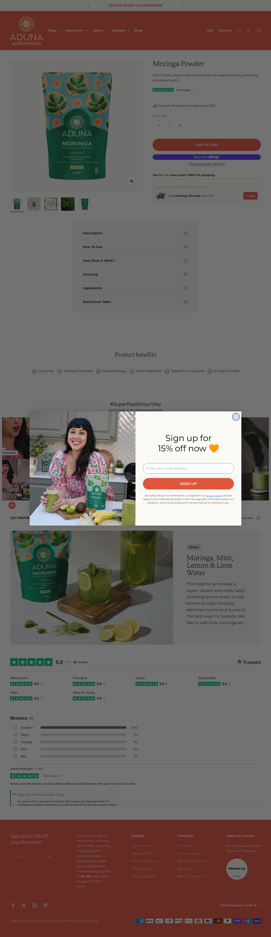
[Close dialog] (236, 417)
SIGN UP (188, 483)
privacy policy (214, 495)
